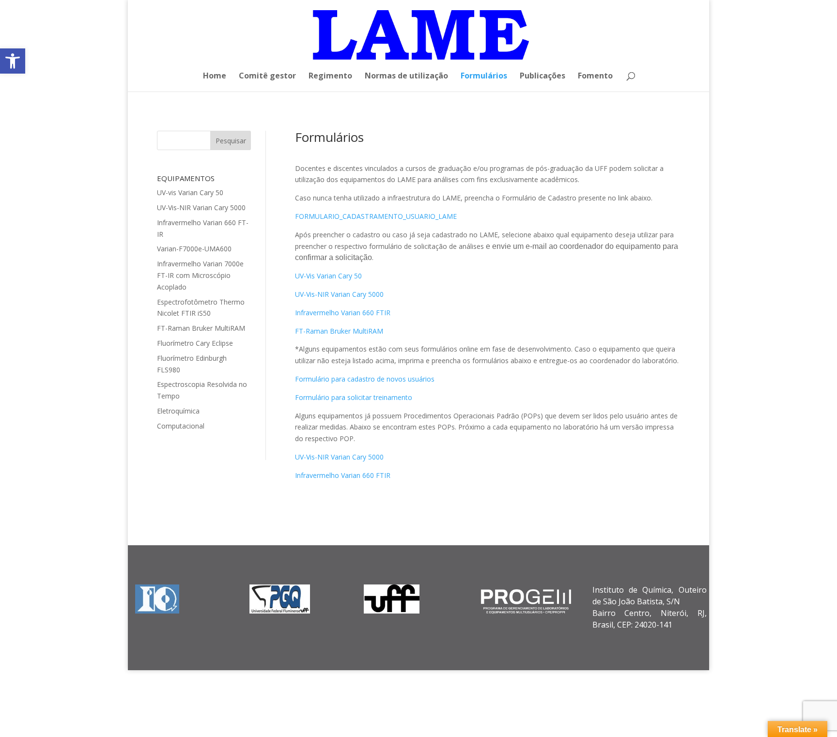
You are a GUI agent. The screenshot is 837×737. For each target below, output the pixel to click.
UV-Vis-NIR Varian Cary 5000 (201, 207)
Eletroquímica (178, 410)
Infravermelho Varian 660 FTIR (342, 312)
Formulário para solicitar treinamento (353, 397)
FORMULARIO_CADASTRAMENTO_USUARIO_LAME (376, 216)
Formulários (484, 76)
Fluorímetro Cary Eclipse (195, 343)
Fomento (595, 76)
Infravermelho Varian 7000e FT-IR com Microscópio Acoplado (200, 275)
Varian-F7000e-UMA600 (194, 248)
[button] (12, 61)
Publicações (542, 76)
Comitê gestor (267, 76)
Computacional (180, 425)
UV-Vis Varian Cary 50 (328, 275)
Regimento (330, 76)
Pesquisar (231, 140)
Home (214, 76)
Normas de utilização (406, 76)
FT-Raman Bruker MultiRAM (201, 328)
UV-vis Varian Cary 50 (190, 192)
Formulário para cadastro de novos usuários (364, 379)
